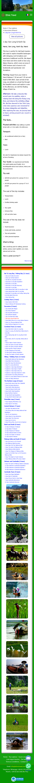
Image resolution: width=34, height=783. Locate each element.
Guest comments (24, 757)
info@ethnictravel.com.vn (19, 766)
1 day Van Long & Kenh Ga (12, 33)
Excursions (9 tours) (10, 30)
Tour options (12, 28)
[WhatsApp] (28, 766)
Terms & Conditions (12, 762)
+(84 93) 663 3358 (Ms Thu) (19, 772)
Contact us (24, 762)
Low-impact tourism (12, 759)
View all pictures (17, 36)
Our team (24, 759)
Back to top (28, 261)
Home (5, 28)
